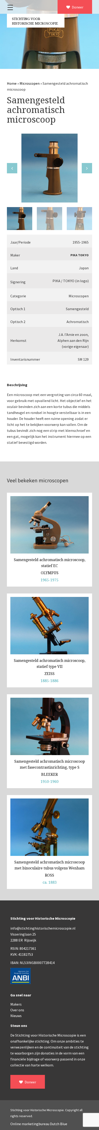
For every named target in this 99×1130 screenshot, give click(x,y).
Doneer (77, 7)
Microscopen (30, 83)
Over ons (17, 1010)
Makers (16, 1004)
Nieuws (16, 1015)
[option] (49, 168)
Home (12, 83)
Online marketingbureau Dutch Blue (38, 1124)
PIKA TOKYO (79, 255)
